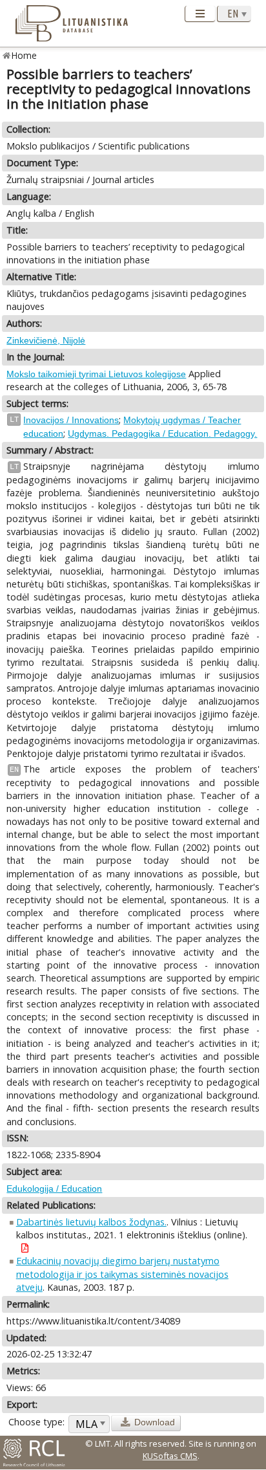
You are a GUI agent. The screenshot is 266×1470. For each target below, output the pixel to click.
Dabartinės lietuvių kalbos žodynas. (91, 1222)
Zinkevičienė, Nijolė (45, 340)
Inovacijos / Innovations (71, 420)
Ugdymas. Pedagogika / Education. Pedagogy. (162, 433)
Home (24, 55)
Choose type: (36, 1422)
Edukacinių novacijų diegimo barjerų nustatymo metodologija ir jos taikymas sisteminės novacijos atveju (122, 1274)
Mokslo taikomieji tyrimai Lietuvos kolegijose (96, 374)
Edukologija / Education (54, 1188)
